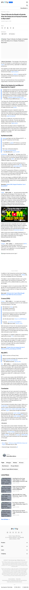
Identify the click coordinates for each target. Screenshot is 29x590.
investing (6, 434)
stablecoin (15, 74)
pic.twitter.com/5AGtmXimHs (9, 150)
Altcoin (3, 443)
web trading (17, 416)
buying (17, 434)
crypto (2, 64)
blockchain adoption (19, 230)
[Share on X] (2, 28)
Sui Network (4, 154)
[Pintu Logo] (7, 2)
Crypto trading (11, 431)
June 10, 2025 (16, 151)
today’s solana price (16, 408)
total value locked (18, 166)
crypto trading (16, 413)
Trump (9, 97)
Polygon (3, 243)
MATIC (25, 243)
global (11, 142)
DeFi (20, 164)
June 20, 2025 (19, 323)
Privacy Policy (18, 578)
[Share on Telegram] (11, 28)
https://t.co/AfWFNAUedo (21, 318)
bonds (15, 107)
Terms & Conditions (11, 578)
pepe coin (24, 408)
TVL (12, 336)
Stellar (2, 192)
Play (22, 414)
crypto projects (14, 71)
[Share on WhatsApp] (13, 28)
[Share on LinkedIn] (8, 28)
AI (17, 447)
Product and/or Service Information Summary (14, 581)
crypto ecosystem (11, 116)
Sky (2, 364)
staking (23, 274)
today (2, 408)
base (11, 307)
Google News (4, 405)
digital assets (14, 123)
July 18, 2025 (23, 98)
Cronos (3, 301)
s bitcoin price (7, 408)
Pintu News (3, 11)
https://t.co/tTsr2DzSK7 (12, 360)
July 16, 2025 (18, 361)
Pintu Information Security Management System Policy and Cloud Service (14, 580)
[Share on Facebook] (5, 28)
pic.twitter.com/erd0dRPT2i (14, 321)
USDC (12, 158)
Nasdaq (4, 138)
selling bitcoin (25, 434)
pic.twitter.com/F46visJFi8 (17, 97)
